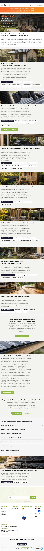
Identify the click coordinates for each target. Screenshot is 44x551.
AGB (17, 539)
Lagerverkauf (16, 482)
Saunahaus (4, 87)
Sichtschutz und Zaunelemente (25, 240)
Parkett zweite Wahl (5, 312)
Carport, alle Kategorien (6, 163)
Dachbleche (17, 120)
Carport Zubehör (18, 165)
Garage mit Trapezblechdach (17, 168)
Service (2, 1)
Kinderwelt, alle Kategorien (7, 201)
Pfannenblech (4, 123)
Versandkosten (25, 547)
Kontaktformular (11, 534)
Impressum (12, 539)
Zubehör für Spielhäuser (6, 204)
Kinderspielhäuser (17, 201)
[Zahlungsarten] (36, 508)
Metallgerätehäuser (29, 123)
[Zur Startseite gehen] (7, 5)
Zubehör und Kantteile (6, 125)
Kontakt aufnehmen (7, 392)
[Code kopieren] (13, 23)
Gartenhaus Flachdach (16, 84)
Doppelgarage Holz (5, 168)
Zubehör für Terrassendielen (17, 277)
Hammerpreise (24, 482)
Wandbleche (24, 120)
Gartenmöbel (35, 240)
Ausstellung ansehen (21, 336)
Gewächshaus (33, 237)
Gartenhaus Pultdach (6, 84)
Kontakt (32, 539)
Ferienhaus (11, 87)
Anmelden (33, 497)
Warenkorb (3, 510)
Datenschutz (27, 539)
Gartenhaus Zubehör (26, 87)
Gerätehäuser (17, 87)
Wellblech (11, 123)
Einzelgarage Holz (32, 165)
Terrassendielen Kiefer (33, 275)
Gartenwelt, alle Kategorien (7, 237)
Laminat (13, 312)
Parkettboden (17, 309)
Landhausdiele (25, 309)
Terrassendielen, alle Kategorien (8, 275)
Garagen (25, 165)
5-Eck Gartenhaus (36, 84)
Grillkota (26, 237)
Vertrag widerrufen (22, 544)
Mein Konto (3, 508)
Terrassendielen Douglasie (22, 275)
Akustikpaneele (5, 242)
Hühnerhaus (15, 240)
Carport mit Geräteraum (32, 163)
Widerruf (21, 539)
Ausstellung (3, 514)
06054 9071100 (4, 528)
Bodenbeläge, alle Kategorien (7, 309)
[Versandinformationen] (23, 508)
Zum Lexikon (27, 413)
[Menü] (2, 5)
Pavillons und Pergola (18, 237)
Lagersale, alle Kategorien (7, 482)
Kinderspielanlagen (27, 201)
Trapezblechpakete (32, 120)
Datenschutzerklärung (27, 501)
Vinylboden (19, 312)
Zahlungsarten (15, 508)
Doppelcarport (23, 163)
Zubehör (25, 312)
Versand (13, 510)
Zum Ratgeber (16, 413)
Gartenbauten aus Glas (6, 240)
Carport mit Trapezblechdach (7, 165)
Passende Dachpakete (20, 123)
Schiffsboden (32, 309)
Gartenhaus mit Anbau (27, 84)
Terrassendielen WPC (6, 277)
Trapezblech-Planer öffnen (9, 129)
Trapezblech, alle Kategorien (7, 120)
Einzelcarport (15, 163)
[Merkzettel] (32, 5)
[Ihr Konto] (35, 5)
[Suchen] (30, 5)
